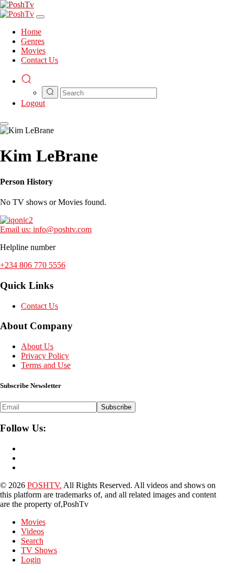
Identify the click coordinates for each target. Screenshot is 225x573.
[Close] (40, 16)
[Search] (26, 81)
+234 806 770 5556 (32, 265)
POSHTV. (44, 485)
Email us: (46, 229)
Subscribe (116, 407)
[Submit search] (50, 92)
